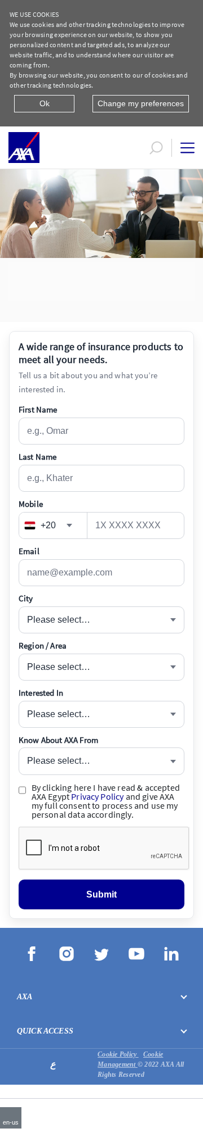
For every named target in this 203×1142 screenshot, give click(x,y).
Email (29, 551)
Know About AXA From (58, 740)
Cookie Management (130, 1059)
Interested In (41, 692)
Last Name (37, 456)
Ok (44, 103)
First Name (38, 409)
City (26, 598)
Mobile (31, 504)
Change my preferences (141, 103)
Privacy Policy (97, 796)
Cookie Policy (118, 1054)
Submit (101, 894)
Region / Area (43, 645)
